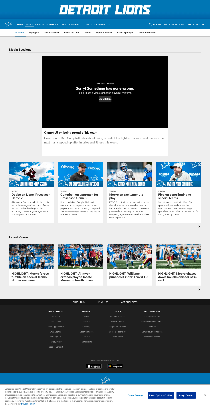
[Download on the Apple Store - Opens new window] (94, 366)
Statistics (86, 337)
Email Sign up (55, 332)
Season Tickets (117, 321)
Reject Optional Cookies (160, 395)
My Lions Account (117, 316)
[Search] (150, 24)
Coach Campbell (86, 332)
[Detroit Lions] (105, 380)
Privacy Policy (55, 342)
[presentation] (199, 226)
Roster (86, 316)
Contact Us (55, 316)
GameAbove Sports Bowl (152, 332)
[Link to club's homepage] (8, 24)
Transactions (86, 342)
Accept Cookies (186, 395)
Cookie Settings (135, 395)
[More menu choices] (109, 24)
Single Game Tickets (117, 327)
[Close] (205, 395)
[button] (105, 99)
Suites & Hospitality (117, 332)
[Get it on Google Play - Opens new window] (115, 367)
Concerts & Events (152, 337)
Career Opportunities (55, 327)
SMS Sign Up (55, 337)
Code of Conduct (56, 347)
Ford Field (152, 327)
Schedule (86, 321)
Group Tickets (117, 337)
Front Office (56, 321)
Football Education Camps (152, 321)
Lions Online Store (152, 316)
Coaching (87, 327)
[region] (105, 395)
